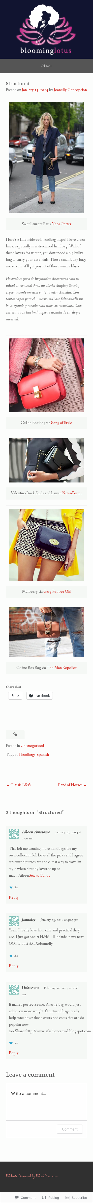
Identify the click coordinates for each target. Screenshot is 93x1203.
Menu (46, 65)
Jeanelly (28, 920)
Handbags (27, 754)
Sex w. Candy (39, 875)
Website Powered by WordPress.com (32, 1176)
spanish (43, 754)
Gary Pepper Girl (57, 591)
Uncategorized (32, 745)
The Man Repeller (62, 667)
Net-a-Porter (61, 224)
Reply (14, 897)
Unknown (30, 988)
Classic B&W (20, 785)
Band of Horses (70, 785)
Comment (70, 1129)
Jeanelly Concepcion (70, 90)
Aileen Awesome (36, 832)
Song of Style (61, 423)
